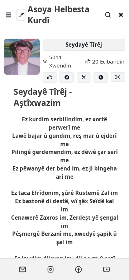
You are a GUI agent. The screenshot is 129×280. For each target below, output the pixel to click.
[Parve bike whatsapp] (101, 77)
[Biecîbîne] (50, 77)
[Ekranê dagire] (118, 77)
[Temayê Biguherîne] (120, 15)
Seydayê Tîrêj (84, 44)
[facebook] (78, 269)
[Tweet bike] (84, 77)
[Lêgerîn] (108, 15)
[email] (22, 269)
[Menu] (8, 15)
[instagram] (50, 269)
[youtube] (106, 269)
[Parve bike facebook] (66, 77)
